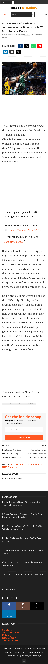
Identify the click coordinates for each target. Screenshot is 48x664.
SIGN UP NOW (24, 437)
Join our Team (11, 632)
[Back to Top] (24, 661)
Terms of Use (10, 640)
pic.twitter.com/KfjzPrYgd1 (25, 229)
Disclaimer (9, 637)
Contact (7, 629)
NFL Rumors (17, 464)
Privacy (7, 635)
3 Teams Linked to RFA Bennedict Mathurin (22, 574)
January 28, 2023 (14, 241)
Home (3, 15)
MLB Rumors (34, 464)
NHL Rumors (9, 467)
